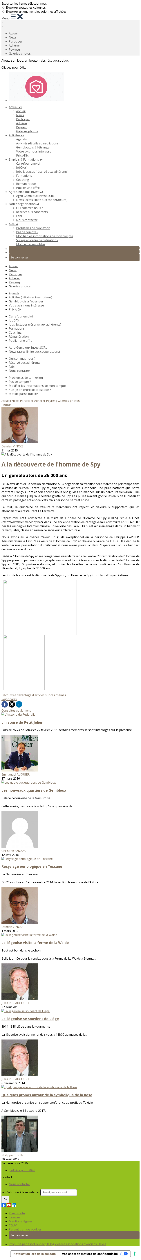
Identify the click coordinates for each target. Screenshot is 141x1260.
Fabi (19, 216)
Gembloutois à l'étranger (33, 147)
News (13, 37)
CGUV (13, 1225)
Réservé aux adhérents (32, 212)
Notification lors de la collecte (34, 1254)
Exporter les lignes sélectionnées (24, 3)
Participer (15, 41)
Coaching (22, 180)
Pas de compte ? (27, 232)
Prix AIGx (22, 155)
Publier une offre (28, 188)
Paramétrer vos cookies (25, 1229)
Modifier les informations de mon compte (44, 236)
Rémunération (26, 184)
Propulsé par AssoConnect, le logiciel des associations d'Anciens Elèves (57, 1244)
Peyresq (14, 49)
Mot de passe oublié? (30, 244)
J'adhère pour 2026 (22, 1170)
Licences (14, 1217)
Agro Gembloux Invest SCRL (35, 196)
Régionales (9, 699)
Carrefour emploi (28, 163)
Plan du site (17, 1213)
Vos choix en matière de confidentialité (90, 1254)
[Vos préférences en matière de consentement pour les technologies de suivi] (134, 1253)
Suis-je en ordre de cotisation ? (37, 240)
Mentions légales (20, 1221)
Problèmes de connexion (33, 228)
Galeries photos (20, 54)
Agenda (21, 139)
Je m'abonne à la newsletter (20, 1192)
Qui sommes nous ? (29, 208)
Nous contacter (26, 220)
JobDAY (21, 168)
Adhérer (14, 45)
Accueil (13, 33)
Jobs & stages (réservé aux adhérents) (42, 172)
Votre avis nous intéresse (33, 151)
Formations (24, 176)
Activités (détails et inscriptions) (37, 143)
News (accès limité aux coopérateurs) (41, 200)
